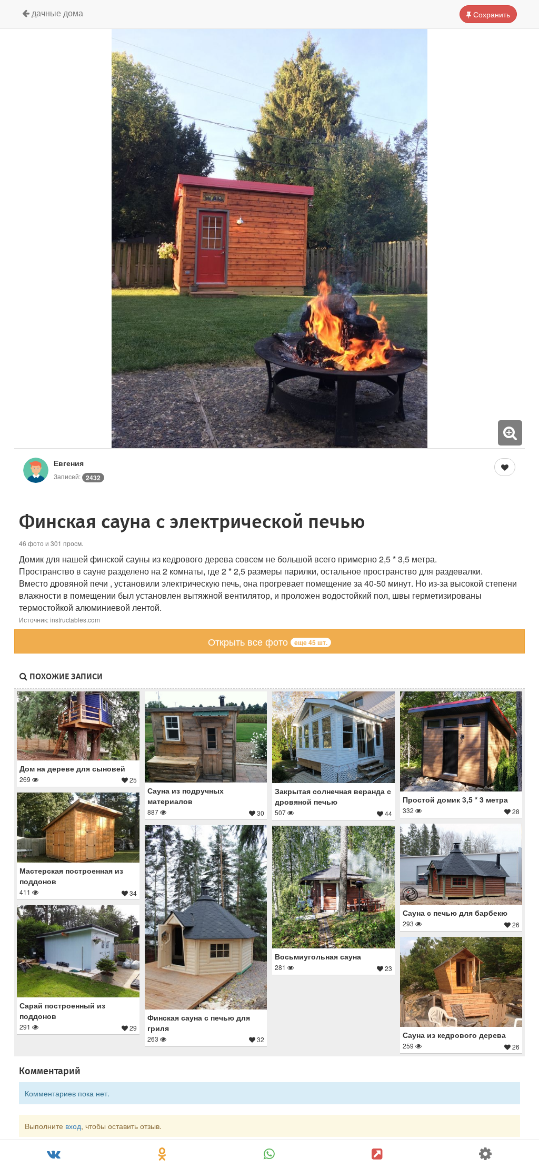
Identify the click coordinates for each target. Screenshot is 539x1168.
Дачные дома (56, 13)
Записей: (77, 476)
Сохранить (490, 14)
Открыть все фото (267, 641)
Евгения (69, 463)
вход (73, 1126)
